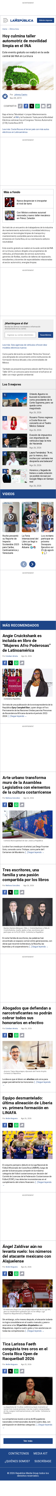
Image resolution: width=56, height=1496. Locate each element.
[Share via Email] (43, 106)
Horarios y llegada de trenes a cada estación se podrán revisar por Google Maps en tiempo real (41, 476)
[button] (45, 20)
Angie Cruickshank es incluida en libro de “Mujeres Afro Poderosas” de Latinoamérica (26, 643)
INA (17, 117)
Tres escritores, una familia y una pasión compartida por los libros (25, 875)
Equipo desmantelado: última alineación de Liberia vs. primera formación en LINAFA (27, 1105)
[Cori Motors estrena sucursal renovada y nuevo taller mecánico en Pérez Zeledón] (10, 215)
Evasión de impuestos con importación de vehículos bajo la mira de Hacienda (40, 439)
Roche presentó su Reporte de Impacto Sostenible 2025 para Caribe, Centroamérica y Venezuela (10, 544)
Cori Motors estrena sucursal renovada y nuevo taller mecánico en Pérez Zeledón (33, 215)
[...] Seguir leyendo (16, 716)
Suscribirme (45, 335)
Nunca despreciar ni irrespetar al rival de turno (32, 202)
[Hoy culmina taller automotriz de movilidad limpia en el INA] (28, 75)
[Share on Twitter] (31, 106)
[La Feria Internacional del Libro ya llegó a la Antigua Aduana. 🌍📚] (30, 517)
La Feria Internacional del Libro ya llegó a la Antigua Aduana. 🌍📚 (30, 541)
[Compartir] (49, 106)
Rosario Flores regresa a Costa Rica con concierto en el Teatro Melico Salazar (41, 421)
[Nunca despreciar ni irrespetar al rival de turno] (9, 202)
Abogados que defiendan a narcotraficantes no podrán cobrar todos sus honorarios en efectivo (27, 1015)
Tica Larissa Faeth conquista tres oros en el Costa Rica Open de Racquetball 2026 (25, 1351)
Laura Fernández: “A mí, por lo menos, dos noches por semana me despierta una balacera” (41, 457)
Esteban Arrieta (12, 656)
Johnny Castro (20, 94)
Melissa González (13, 798)
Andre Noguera (12, 1118)
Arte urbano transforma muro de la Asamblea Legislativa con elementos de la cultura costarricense (26, 785)
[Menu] (5, 20)
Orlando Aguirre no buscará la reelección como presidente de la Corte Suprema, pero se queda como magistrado (41, 401)
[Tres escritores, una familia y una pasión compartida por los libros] (27, 912)
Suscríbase (42, 1461)
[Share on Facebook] (26, 106)
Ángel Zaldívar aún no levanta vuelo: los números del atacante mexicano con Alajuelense (27, 1253)
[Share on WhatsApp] (37, 106)
